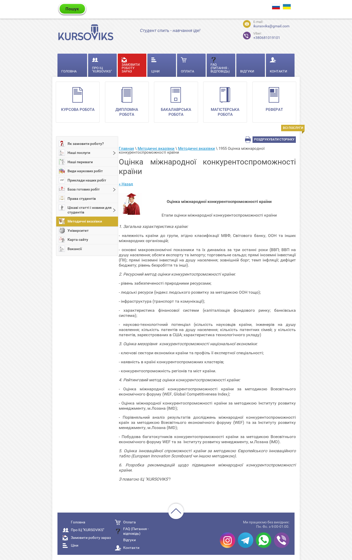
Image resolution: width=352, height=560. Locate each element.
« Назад (126, 184)
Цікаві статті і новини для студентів (90, 209)
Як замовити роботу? (86, 144)
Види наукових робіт (85, 171)
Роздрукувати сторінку (274, 139)
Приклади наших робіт (87, 180)
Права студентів (82, 198)
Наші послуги (79, 153)
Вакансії (75, 249)
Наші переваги (80, 162)
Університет (78, 230)
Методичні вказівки (85, 221)
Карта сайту (78, 239)
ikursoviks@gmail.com (271, 26)
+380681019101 (266, 36)
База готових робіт (84, 189)
